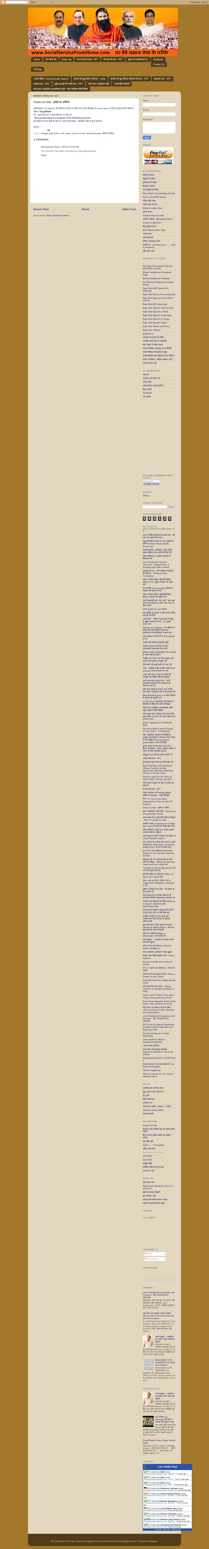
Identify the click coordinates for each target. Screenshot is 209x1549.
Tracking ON (176, 1529)
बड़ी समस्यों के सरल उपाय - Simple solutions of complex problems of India (159, 988)
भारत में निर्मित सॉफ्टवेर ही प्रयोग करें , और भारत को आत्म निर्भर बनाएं (159, 536)
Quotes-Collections (152, 223)
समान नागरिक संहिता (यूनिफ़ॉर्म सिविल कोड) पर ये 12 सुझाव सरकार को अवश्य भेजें (158, 582)
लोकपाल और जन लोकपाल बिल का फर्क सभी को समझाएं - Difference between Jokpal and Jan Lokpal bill (159, 861)
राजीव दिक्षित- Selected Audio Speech (51, 78)
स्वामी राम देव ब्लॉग (150, 363)
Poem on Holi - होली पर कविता (156, 808)
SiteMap (37, 69)
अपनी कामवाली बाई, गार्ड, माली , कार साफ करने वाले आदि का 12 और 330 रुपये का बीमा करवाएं (159, 603)
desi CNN (147, 1160)
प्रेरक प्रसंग (147, 212)
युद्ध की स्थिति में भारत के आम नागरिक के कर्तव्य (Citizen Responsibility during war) (158, 543)
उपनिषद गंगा (147, 1103)
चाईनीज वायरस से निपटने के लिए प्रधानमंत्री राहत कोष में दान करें (155, 647)
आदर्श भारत (147, 234)
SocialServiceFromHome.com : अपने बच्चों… (160, 1516)
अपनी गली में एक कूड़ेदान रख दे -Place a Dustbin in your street (159, 975)
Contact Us (158, 64)
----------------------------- (154, 1152)
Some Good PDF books (154, 197)
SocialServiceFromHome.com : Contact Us (160, 1490)
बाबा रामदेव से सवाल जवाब (153, 345)
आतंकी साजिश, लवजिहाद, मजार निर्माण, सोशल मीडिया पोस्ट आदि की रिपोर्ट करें (158, 551)
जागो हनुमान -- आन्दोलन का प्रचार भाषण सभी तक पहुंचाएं (164, 1339)
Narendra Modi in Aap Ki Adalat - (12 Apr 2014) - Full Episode (158, 730)
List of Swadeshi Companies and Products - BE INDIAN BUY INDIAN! (158, 1018)
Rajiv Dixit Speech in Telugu (156, 319)
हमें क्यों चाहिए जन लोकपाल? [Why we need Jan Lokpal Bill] (158, 875)
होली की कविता (108, 133)
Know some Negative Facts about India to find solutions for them (159, 1002)
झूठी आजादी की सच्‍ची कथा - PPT (69, 83)
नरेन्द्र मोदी (147, 382)
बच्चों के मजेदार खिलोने (151, 1192)
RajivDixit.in (148, 334)
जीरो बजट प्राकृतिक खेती (98, 83)
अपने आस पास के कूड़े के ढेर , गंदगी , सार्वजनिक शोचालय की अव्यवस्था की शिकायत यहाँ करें (157, 683)
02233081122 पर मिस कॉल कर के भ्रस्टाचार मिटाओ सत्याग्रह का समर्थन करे (159, 896)
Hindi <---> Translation (153, 1145)
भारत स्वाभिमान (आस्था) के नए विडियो (157, 348)
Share (36, 127)
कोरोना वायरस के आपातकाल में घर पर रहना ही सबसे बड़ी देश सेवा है (159, 653)
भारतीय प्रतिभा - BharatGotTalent (157, 219)
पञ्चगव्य (146, 374)
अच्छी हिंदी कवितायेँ (121, 83)
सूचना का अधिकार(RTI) (138, 59)
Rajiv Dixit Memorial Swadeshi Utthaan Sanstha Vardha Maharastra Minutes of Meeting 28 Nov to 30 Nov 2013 (158, 769)
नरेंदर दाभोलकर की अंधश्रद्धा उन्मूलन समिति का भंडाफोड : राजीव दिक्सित (157, 794)
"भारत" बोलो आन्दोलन (151, 1046)
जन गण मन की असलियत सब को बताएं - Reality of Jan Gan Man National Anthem (158, 853)
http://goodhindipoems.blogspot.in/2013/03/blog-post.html (62, 118)
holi (62, 133)
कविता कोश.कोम (149, 1149)
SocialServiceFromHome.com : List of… (159, 1479)
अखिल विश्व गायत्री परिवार (153, 386)
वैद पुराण (146, 1095)
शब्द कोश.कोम (148, 1141)
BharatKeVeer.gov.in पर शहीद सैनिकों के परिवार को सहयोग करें (159, 696)
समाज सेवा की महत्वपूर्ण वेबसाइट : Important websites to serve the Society (158, 1051)
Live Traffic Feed (167, 1466)
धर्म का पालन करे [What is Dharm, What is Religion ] (157, 947)
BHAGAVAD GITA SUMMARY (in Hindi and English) (158, 1065)
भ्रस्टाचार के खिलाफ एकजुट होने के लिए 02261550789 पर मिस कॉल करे (158, 911)
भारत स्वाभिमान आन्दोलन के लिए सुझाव (157, 952)
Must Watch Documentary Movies (159, 193)
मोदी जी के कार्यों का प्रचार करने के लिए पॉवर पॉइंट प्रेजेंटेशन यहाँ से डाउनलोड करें (159, 690)
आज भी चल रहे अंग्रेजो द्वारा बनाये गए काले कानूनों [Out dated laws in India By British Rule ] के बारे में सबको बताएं (159, 844)
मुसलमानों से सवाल (150, 182)
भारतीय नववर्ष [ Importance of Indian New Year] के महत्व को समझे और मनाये (159, 824)
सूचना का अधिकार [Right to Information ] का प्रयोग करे (154, 934)
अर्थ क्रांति (147, 397)
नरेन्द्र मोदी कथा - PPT (152, 758)
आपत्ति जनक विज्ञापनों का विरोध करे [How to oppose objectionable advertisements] (159, 903)
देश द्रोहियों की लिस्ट (151, 190)
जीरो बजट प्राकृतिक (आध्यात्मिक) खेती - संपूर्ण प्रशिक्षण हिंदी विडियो (60, 89)
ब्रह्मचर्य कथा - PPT (162, 78)
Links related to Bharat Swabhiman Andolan (154, 1040)
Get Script (158, 1529)
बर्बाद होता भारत (149, 251)
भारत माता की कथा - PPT (87, 59)
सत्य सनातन (147, 1156)
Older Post (129, 209)
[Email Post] (48, 130)
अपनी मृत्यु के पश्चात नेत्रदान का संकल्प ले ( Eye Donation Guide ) (159, 837)
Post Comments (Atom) (58, 215)
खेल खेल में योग (149, 1182)
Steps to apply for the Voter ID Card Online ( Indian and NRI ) (157, 778)
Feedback (158, 59)
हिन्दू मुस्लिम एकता (149, 226)
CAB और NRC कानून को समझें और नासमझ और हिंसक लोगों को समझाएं (157, 675)
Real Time (166, 1529)
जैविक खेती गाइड (149, 201)
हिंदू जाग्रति (147, 389)
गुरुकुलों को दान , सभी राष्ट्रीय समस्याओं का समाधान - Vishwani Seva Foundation (158, 573)
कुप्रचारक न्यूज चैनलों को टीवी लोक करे (158, 762)
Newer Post (41, 209)
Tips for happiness (151, 1070)
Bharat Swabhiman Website (156, 278)
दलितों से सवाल (148, 175)
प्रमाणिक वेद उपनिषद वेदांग (153, 1088)
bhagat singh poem (50, 133)
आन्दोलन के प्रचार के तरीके (153, 337)
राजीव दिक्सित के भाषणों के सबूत (155, 352)
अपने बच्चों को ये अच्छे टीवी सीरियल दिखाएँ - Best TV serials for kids (159, 818)
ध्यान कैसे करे (50, 59)
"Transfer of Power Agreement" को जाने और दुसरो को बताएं (159, 869)
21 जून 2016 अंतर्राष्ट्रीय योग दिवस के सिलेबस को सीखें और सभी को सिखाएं (158, 702)
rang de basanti (93, 133)
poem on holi (78, 133)
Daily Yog (66, 59)
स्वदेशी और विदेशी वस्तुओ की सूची (155, 642)
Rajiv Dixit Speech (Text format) (158, 308)
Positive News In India (153, 215)
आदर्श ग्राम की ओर (150, 204)
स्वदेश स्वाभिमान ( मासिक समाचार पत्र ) (158, 359)
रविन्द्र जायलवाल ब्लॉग (151, 241)
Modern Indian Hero (152, 208)
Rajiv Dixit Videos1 (152, 330)
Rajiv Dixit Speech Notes (154, 323)
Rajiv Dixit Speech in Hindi (155, 312)
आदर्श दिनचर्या (148, 237)
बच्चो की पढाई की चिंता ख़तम (154, 1203)
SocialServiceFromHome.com (155, 1510)
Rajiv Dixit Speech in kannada (157, 315)
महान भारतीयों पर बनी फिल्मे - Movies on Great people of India (159, 812)
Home (37, 59)
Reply (43, 155)
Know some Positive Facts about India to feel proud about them (158, 996)
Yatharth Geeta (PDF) (153, 1110)
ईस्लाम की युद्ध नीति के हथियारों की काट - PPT (130, 78)
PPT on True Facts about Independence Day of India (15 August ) (158, 801)
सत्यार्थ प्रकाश (148, 1114)
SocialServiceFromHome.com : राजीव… (158, 1485)
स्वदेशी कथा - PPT (41, 83)
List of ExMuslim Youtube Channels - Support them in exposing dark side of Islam (156, 564)
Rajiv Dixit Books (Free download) (159, 294)
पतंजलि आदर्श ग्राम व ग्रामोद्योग (155, 341)
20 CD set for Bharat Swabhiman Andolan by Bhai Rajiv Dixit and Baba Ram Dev (159, 1027)
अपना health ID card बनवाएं (155, 609)
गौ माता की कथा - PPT (113, 59)
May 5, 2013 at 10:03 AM (66, 147)
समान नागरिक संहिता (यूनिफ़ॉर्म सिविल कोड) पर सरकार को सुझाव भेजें (157, 595)
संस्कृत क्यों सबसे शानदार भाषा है (155, 1199)
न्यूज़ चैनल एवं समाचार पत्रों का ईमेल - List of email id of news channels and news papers (158, 1010)
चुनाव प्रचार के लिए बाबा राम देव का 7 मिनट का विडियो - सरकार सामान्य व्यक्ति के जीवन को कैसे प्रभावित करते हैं (159, 748)
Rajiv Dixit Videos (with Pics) (156, 326)
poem (68, 133)
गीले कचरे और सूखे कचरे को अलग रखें (157, 664)
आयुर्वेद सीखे (147, 1163)
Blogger (153, 1541)
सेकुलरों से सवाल (149, 179)
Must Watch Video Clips (154, 230)
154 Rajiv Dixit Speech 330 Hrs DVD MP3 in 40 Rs (158, 267)
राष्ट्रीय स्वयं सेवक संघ (151, 378)
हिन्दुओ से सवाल (149, 186)
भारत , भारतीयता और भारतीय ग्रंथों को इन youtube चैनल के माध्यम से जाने (159, 669)
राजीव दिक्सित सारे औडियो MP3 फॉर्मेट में (158, 356)
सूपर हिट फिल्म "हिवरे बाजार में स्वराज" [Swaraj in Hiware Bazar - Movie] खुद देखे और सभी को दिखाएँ (158, 927)
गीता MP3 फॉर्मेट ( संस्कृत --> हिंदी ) (157, 1106)
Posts (149, 1254)
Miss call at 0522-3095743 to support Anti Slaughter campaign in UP (158, 883)
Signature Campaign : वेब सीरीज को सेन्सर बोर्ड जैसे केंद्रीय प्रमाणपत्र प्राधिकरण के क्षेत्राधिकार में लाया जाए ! (159, 630)
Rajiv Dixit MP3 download (155, 304)
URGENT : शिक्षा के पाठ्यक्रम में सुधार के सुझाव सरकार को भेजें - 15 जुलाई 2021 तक (158, 621)
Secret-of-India (150, 1125)
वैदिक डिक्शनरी (148, 1099)
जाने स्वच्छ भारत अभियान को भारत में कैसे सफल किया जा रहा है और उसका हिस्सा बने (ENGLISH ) (159, 716)
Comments (152, 1259)
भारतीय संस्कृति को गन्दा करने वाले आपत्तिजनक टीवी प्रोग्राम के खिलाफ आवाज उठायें (156, 918)
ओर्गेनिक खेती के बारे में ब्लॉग (153, 1167)
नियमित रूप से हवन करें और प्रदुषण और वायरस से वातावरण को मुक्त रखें (158, 659)
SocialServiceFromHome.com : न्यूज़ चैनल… (160, 1474)
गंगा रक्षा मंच (147, 393)
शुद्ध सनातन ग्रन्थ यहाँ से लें (153, 1092)
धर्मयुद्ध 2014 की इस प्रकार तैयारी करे (157, 755)
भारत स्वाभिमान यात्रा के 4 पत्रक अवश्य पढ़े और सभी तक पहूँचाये (158, 831)
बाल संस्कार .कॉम (149, 1196)
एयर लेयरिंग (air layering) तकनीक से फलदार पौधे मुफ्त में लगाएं (158, 589)
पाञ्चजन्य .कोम (148, 1171)
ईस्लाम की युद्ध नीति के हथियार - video (89, 78)
